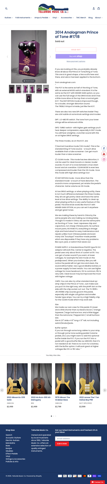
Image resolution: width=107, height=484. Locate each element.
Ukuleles (9, 451)
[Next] (105, 390)
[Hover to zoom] (29, 56)
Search (9, 435)
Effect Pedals (12, 453)
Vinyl (8, 456)
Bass (8, 445)
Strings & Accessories (15, 459)
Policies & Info (12, 461)
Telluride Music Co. (19, 476)
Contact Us (98, 482)
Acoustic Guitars (13, 437)
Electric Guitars (12, 440)
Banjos (9, 448)
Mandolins (10, 443)
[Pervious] (2, 390)
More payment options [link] (76, 61)
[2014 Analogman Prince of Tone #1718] (12, 89)
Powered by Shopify (34, 476)
